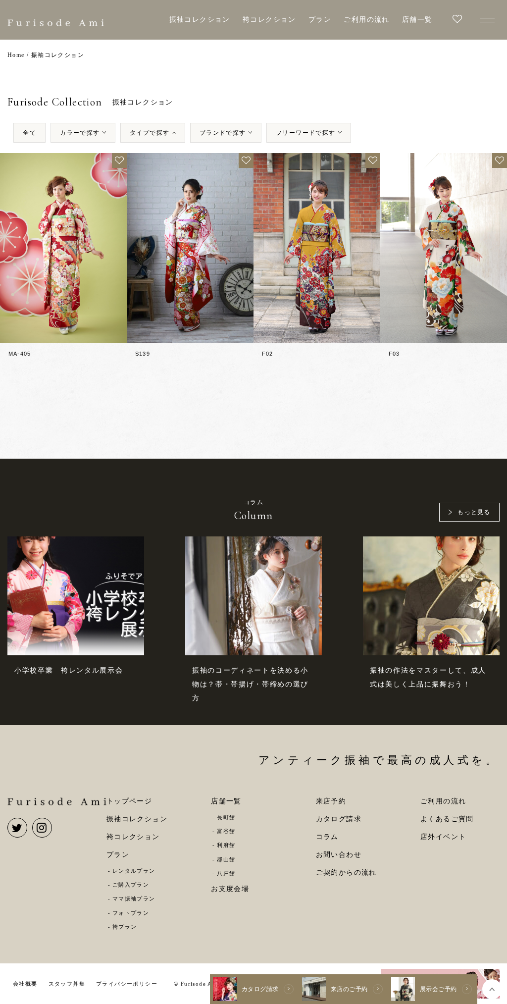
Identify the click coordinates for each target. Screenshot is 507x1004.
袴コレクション (269, 19)
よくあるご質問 (447, 819)
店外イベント (443, 837)
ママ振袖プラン (133, 898)
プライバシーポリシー (126, 984)
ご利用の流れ (366, 19)
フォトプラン (130, 913)
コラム (327, 837)
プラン (319, 19)
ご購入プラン (130, 885)
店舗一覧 (417, 19)
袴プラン (124, 927)
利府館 (226, 845)
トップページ (129, 801)
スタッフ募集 (67, 984)
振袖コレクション (199, 19)
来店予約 (331, 801)
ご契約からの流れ (346, 872)
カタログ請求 (338, 819)
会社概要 (25, 984)
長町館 (226, 817)
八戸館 (226, 873)
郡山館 (226, 859)
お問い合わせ (338, 854)
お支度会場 (230, 889)
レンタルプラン (133, 871)
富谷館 (226, 831)
